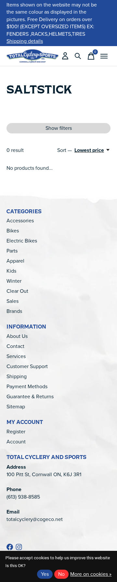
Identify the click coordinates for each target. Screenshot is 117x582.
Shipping (16, 376)
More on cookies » (90, 574)
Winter (13, 281)
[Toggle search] (78, 56)
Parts (12, 250)
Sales (12, 301)
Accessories (20, 220)
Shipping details (24, 41)
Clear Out (17, 291)
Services (16, 356)
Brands (14, 311)
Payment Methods (26, 386)
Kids (11, 271)
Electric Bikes (21, 240)
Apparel (15, 261)
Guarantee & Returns (30, 396)
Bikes (12, 230)
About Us (17, 336)
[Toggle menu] (104, 56)
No (61, 574)
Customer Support (27, 366)
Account (16, 441)
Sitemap (15, 406)
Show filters (59, 128)
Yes (45, 574)
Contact (15, 346)
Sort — (64, 150)
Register (15, 431)
